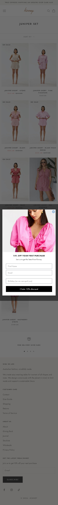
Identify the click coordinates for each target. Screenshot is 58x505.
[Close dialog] (53, 211)
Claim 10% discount (29, 289)
